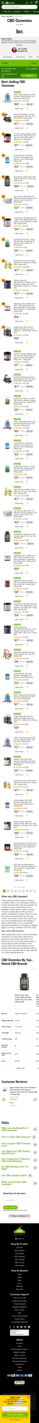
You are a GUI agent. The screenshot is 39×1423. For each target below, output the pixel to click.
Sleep (20, 1274)
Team (19, 1346)
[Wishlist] (30, 2)
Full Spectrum (20, 57)
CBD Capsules (19, 1250)
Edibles (26, 12)
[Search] (3, 7)
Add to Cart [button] (19, 108)
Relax (19, 1280)
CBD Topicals (19, 1259)
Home (3, 16)
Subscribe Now (15, 1414)
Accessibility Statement (19, 1322)
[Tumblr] (29, 1327)
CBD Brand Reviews (19, 1358)
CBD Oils (7, 12)
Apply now (28, 75)
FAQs (19, 1313)
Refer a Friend (19, 1355)
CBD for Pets (19, 1262)
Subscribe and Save (19, 1301)
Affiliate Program (19, 1352)
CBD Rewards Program (19, 1349)
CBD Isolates (19, 1265)
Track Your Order (19, 1298)
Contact (19, 1370)
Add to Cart (21, 1068)
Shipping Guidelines (19, 1307)
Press (20, 1367)
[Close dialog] (28, 1397)
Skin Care (19, 1289)
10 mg (25, 925)
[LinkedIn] (25, 1327)
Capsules (17, 12)
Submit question (10, 1207)
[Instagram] (21, 1327)
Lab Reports (19, 1364)
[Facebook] (10, 1327)
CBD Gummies (19, 1256)
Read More (19, 45)
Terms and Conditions (19, 1316)
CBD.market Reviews (19, 1361)
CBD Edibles (9, 16)
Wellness (19, 1286)
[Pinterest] (18, 1327)
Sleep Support (7, 57)
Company (19, 1343)
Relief (31, 57)
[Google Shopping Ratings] (19, 1333)
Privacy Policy (19, 1319)
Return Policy (19, 1310)
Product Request (20, 1304)
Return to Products (19, 1216)
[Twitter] (14, 1327)
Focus (19, 1283)
